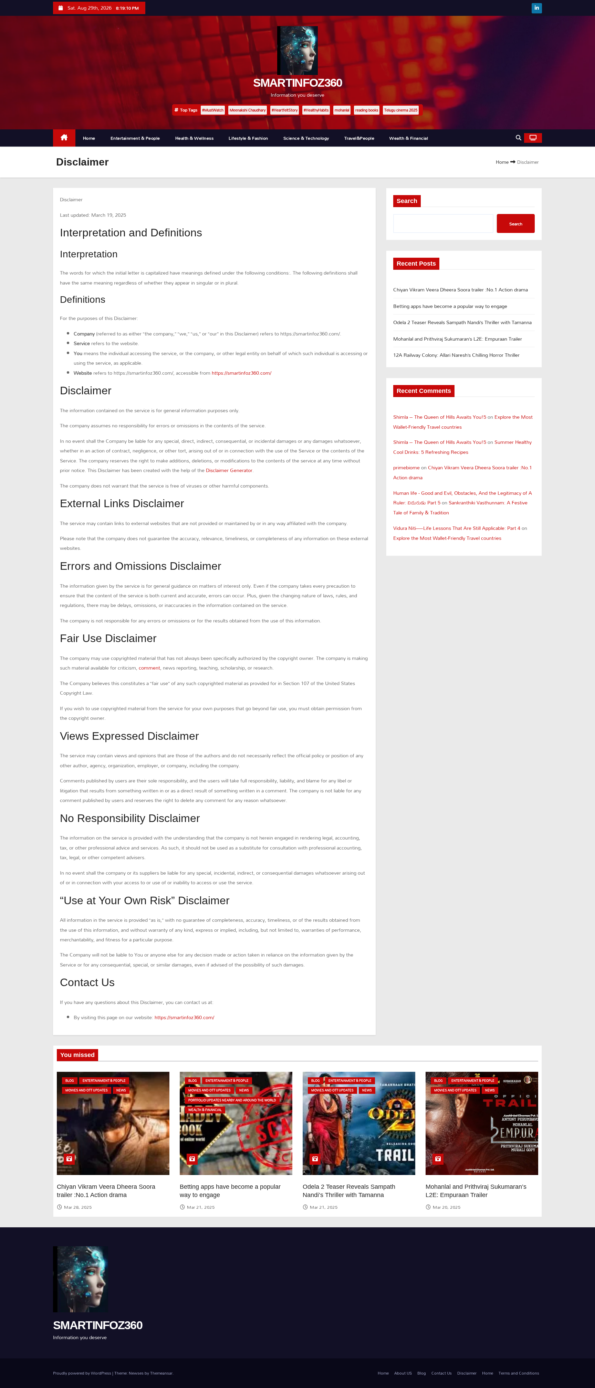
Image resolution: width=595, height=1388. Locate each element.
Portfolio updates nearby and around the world (232, 1100)
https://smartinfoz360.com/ (241, 373)
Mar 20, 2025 (446, 1207)
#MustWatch (212, 110)
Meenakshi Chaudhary (247, 110)
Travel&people (359, 138)
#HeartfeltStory (285, 110)
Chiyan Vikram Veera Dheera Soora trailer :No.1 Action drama (460, 290)
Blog (69, 1080)
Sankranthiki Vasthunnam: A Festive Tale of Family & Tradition (460, 507)
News (121, 1090)
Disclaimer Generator (229, 470)
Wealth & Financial (408, 138)
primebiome (406, 467)
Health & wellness (194, 138)
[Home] (64, 138)
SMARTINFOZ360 (297, 82)
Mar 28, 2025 (78, 1207)
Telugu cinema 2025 (400, 110)
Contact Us (441, 1373)
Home (89, 138)
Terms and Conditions (519, 1373)
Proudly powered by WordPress (82, 1373)
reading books (366, 110)
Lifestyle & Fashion (248, 138)
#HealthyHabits (316, 110)
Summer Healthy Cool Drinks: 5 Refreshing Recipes (462, 447)
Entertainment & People (135, 138)
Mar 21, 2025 (201, 1207)
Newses (136, 1373)
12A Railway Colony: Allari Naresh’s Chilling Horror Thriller (456, 355)
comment (149, 668)
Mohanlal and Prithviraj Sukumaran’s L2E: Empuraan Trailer (457, 339)
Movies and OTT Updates (86, 1090)
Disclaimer (467, 1373)
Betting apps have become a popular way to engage (450, 306)
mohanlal (342, 110)
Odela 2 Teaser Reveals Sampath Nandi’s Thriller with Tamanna (462, 322)
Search (407, 200)
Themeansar (161, 1373)
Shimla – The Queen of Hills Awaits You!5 (439, 417)
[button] (518, 138)
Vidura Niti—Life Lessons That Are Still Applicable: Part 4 (456, 528)
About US (403, 1373)
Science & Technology (306, 138)
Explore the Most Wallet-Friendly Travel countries (447, 538)
